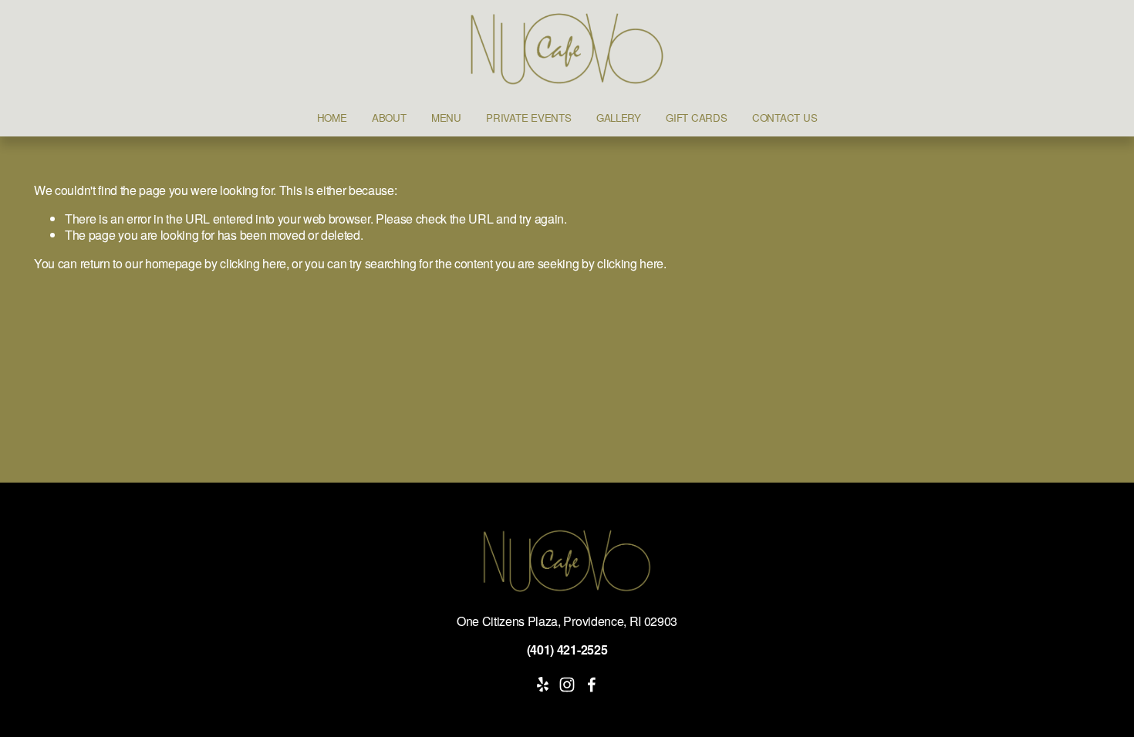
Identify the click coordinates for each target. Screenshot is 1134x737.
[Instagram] (567, 684)
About (389, 117)
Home (332, 117)
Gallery (618, 117)
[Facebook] (591, 684)
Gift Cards (696, 117)
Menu (446, 117)
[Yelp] (542, 684)
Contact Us (784, 117)
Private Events (528, 117)
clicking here (253, 263)
